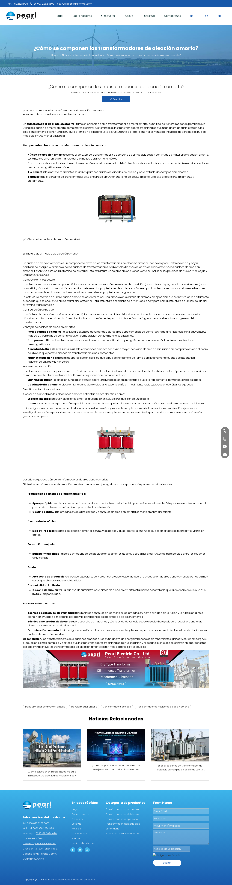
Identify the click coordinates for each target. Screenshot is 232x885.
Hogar (59, 16)
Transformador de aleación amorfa (45, 706)
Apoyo (129, 16)
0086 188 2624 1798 (46, 833)
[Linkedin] (80, 849)
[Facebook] (72, 849)
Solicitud (149, 16)
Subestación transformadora (122, 833)
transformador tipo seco (117, 706)
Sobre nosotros (82, 16)
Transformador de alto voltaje (123, 809)
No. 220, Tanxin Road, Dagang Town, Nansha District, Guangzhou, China (40, 853)
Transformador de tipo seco (122, 819)
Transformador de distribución (123, 814)
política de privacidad (84, 843)
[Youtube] (87, 849)
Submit (167, 862)
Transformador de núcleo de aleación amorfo (163, 706)
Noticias (76, 828)
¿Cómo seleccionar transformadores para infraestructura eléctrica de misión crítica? (51, 773)
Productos (109, 16)
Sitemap (76, 838)
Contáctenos (172, 16)
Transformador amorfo (84, 706)
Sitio (158, 92)
